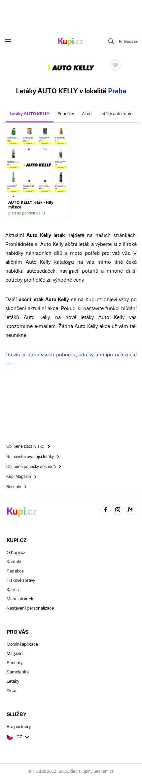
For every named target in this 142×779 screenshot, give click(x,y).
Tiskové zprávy (21, 580)
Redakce (15, 571)
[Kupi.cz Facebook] (105, 510)
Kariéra (13, 589)
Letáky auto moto (115, 113)
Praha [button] (117, 91)
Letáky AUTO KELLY (30, 113)
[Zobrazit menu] (8, 41)
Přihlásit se (128, 41)
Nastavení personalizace (30, 608)
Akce (86, 113)
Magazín (15, 653)
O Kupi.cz (16, 552)
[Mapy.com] (130, 510)
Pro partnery (19, 726)
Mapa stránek (20, 598)
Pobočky (65, 113)
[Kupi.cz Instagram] (118, 510)
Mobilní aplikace (22, 644)
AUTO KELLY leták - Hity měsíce (37, 173)
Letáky (13, 681)
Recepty (14, 662)
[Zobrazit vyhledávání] (111, 41)
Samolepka (18, 671)
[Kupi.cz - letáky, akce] (71, 42)
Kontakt (14, 561)
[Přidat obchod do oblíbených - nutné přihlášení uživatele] (115, 65)
